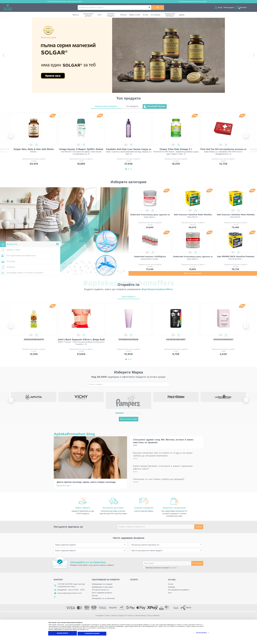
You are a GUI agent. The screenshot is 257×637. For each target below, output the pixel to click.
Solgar (120, 615)
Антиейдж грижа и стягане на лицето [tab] (25, 273)
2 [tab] (128, 169)
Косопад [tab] (11, 261)
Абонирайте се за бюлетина (103, 598)
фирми (182, 15)
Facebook (55, 597)
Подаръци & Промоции (170, 15)
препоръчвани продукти (106, 106)
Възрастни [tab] (12, 244)
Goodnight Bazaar (156, 106)
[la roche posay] (223, 397)
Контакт (95, 595)
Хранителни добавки (88, 15)
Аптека (145, 15)
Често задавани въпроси (102, 593)
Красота (76, 15)
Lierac (107, 615)
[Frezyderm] (176, 397)
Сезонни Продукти (110, 15)
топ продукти (132, 106)
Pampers (156, 615)
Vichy (149, 615)
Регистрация (197, 563)
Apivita (114, 615)
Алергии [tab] (11, 267)
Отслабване (155, 15)
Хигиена (123, 15)
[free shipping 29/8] (140, 55)
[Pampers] (128, 400)
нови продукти (128, 297)
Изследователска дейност (178, 590)
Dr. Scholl (128, 615)
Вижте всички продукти (192, 273)
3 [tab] (131, 169)
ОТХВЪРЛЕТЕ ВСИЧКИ (92, 633)
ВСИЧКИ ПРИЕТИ (62, 633)
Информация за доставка (102, 587)
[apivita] (33, 397)
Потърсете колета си (100, 590)
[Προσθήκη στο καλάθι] (36, 144)
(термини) (173, 567)
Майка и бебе (134, 15)
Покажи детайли (201, 632)
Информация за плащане (102, 584)
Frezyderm (100, 615)
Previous (4, 55)
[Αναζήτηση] (157, 7)
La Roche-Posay (139, 615)
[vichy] (81, 397)
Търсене (199, 527)
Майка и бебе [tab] (13, 250)
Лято (99, 15)
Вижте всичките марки (128, 419)
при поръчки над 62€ (193, 1)
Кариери (171, 587)
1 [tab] (126, 169)
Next (253, 55)
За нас (170, 584)
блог (170, 593)
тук (88, 629)
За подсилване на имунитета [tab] (21, 255)
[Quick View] (31, 144)
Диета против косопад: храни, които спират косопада (86, 482)
